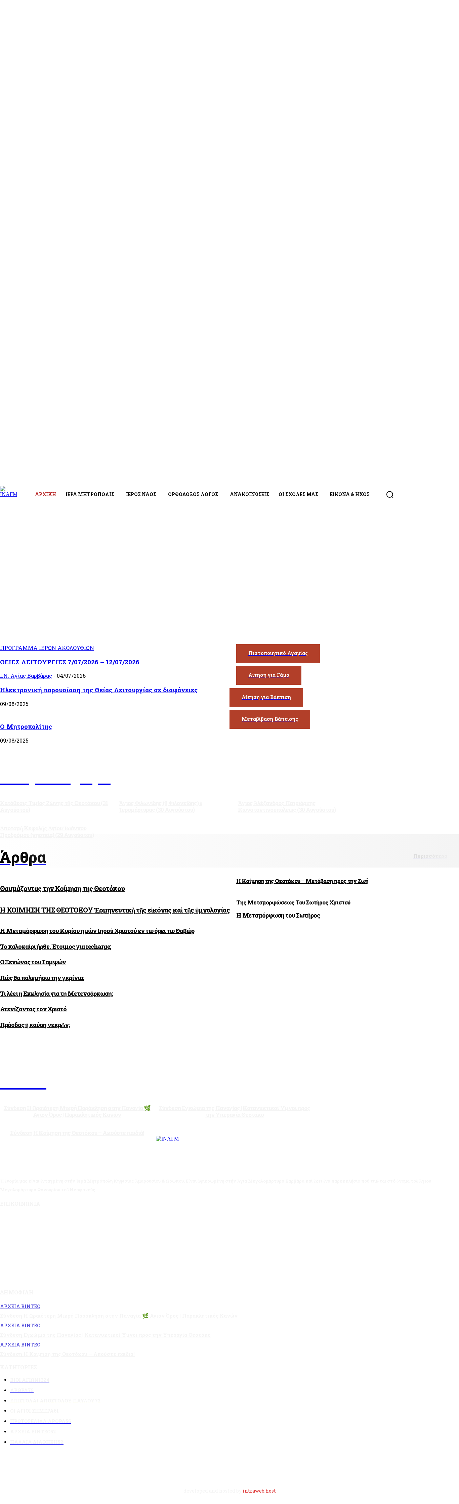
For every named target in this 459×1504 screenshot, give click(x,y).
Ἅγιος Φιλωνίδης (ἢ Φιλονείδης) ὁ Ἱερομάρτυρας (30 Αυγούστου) (160, 806)
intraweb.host (259, 1491)
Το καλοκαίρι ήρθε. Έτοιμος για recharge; (55, 946)
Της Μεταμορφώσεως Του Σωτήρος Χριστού (293, 902)
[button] (390, 494)
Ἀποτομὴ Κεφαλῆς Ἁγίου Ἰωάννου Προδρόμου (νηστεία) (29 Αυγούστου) (47, 831)
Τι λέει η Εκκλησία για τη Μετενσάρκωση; (56, 993)
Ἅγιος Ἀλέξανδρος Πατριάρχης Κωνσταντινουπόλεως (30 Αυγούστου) (287, 806)
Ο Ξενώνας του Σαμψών (33, 962)
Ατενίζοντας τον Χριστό (33, 1009)
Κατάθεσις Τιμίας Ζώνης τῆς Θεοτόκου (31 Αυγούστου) (54, 806)
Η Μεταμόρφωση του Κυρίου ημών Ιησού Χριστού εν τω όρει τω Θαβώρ (97, 931)
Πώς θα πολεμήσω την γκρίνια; (42, 978)
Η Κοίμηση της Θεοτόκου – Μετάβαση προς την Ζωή (302, 881)
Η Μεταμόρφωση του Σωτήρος (278, 915)
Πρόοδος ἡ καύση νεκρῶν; (35, 1025)
